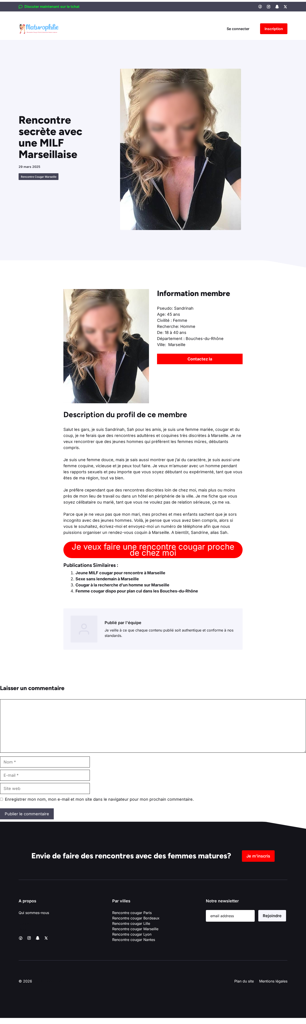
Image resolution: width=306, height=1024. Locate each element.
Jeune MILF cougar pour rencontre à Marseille (120, 572)
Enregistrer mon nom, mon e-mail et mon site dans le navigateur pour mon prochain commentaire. (99, 799)
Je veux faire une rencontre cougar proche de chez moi (153, 550)
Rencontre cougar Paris (132, 912)
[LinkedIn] (277, 7)
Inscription (274, 28)
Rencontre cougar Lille (131, 923)
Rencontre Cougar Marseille (38, 176)
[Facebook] (260, 6)
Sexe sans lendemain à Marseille (107, 579)
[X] (285, 7)
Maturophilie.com (47, 981)
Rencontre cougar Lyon (131, 934)
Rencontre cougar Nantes (133, 939)
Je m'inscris (258, 856)
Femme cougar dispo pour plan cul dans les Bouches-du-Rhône (136, 591)
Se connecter (238, 28)
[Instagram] (269, 7)
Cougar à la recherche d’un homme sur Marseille (122, 585)
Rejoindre (272, 915)
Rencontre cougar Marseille (135, 929)
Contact (25, 923)
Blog (22, 929)
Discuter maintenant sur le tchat (52, 6)
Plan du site (244, 981)
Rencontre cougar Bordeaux (135, 918)
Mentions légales (273, 981)
